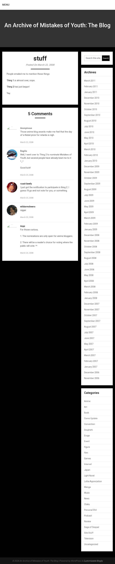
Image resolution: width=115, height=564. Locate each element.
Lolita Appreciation (93, 481)
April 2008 (89, 281)
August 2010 (90, 121)
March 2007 (89, 355)
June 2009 (89, 201)
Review (87, 521)
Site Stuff (88, 533)
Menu (6, 4)
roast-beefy (26, 183)
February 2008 (91, 292)
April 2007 (89, 349)
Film (86, 453)
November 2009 (91, 172)
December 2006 (91, 372)
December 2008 (91, 235)
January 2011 (90, 92)
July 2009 (88, 195)
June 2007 (89, 338)
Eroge (87, 435)
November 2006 (91, 378)
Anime (87, 401)
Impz (22, 226)
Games (87, 458)
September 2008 (92, 252)
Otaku (87, 504)
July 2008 (88, 264)
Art (85, 407)
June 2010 (89, 132)
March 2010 (89, 149)
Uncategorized (91, 544)
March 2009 (89, 218)
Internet (88, 464)
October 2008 (90, 246)
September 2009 (92, 183)
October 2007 (90, 315)
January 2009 (90, 229)
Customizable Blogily (93, 561)
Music (87, 493)
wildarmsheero (27, 206)
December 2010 (91, 98)
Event (87, 441)
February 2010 (91, 155)
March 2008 (89, 286)
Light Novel (89, 475)
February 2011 (91, 86)
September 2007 (92, 321)
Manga (87, 487)
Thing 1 (10, 80)
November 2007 (91, 309)
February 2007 (91, 361)
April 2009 (89, 212)
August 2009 (90, 189)
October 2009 (90, 178)
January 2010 (90, 161)
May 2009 (88, 206)
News (86, 498)
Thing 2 (10, 86)
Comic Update (90, 418)
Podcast (88, 515)
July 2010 (88, 126)
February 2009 (91, 224)
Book (86, 412)
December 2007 (91, 304)
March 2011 (89, 80)
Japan (87, 470)
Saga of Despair (91, 527)
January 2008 (90, 298)
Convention (89, 424)
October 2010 (90, 109)
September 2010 (92, 115)
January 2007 (90, 367)
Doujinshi (88, 430)
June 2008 (89, 269)
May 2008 (88, 275)
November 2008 (91, 241)
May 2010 (88, 138)
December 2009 (91, 166)
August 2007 (90, 327)
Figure (87, 447)
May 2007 (88, 344)
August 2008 (90, 258)
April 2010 (89, 143)
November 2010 (91, 103)
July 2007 (88, 332)
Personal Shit (90, 510)
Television (89, 538)
